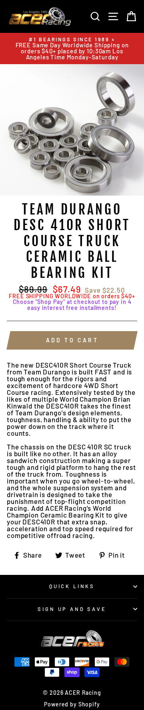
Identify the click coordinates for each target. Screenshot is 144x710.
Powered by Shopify (72, 704)
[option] (72, 48)
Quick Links (72, 586)
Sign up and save (72, 609)
